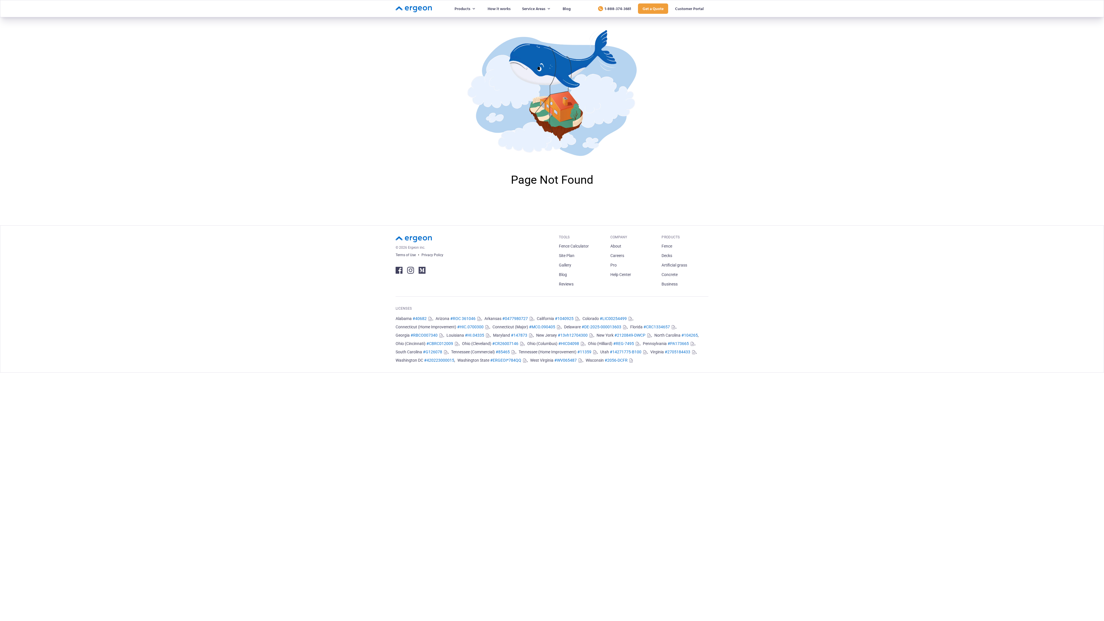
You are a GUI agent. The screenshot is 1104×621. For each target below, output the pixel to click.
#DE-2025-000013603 (601, 327)
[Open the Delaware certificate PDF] (624, 327)
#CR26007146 (505, 343)
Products (462, 8)
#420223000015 (439, 360)
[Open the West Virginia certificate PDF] (579, 360)
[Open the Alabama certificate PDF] (429, 319)
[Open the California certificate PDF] (576, 319)
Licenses (404, 308)
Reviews (566, 284)
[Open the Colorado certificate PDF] (629, 319)
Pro (613, 265)
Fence (667, 246)
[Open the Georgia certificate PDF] (440, 335)
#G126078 (432, 352)
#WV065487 (565, 360)
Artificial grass (674, 265)
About (615, 246)
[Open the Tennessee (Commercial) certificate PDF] (512, 352)
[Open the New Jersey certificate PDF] (590, 335)
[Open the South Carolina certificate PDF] (445, 352)
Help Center (620, 274)
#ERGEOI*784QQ (505, 360)
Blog (567, 8)
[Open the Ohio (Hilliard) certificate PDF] (637, 344)
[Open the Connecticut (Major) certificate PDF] (558, 327)
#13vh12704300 (573, 335)
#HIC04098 (568, 343)
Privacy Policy (432, 255)
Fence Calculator (574, 246)
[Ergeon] (414, 9)
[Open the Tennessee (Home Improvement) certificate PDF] (594, 352)
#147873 (519, 335)
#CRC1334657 (656, 327)
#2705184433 (677, 352)
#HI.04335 (474, 335)
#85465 (503, 352)
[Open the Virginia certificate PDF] (693, 352)
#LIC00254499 (613, 318)
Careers (617, 255)
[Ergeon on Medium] (422, 270)
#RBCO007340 (424, 335)
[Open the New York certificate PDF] (648, 335)
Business (670, 284)
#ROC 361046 (463, 318)
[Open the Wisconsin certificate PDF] (630, 360)
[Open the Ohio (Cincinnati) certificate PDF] (456, 344)
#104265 (689, 335)
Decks (667, 255)
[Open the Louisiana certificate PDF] (487, 335)
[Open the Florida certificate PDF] (673, 327)
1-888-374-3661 (618, 8)
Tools (564, 237)
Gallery (565, 265)
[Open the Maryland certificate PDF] (530, 335)
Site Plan (566, 255)
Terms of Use (406, 255)
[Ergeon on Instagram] (410, 270)
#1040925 (564, 318)
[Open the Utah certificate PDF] (644, 352)
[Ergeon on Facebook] (399, 270)
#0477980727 (515, 318)
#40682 (420, 318)
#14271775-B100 (625, 352)
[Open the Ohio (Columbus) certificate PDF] (582, 344)
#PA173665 (678, 343)
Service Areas (533, 8)
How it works (499, 8)
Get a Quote (653, 8)
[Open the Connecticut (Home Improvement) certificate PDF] (486, 327)
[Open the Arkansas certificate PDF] (531, 319)
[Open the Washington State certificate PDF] (524, 360)
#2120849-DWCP (629, 335)
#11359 (584, 352)
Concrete (670, 274)
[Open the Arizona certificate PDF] (478, 319)
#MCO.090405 (542, 327)
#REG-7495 (623, 343)
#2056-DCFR (616, 360)
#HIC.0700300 (470, 327)
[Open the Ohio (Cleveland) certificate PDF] (521, 344)
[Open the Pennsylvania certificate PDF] (692, 344)
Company (618, 237)
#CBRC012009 (439, 343)
